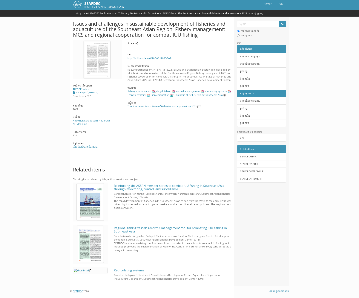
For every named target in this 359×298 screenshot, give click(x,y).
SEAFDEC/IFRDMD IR (251, 178)
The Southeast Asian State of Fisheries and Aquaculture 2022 (212, 13)
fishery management (139, 91)
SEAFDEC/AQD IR (249, 164)
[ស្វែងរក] (282, 24)
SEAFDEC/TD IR (248, 156)
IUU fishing (198, 95)
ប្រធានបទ (244, 86)
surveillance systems (188, 91)
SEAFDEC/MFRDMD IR (252, 171)
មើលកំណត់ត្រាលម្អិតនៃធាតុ (85, 146)
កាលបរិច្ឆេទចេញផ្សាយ (250, 64)
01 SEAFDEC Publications (100, 13)
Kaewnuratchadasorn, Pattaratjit (91, 120)
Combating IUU (182, 95)
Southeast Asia (214, 95)
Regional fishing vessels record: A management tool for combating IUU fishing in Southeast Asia (170, 229)
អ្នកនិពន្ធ (244, 71)
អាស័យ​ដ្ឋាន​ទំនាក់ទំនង (279, 291)
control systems (138, 95)
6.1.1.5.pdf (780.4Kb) (86, 92)
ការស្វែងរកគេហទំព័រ (250, 31)
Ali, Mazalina (80, 124)
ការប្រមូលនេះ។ (247, 35)
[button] (269, 3)
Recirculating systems (129, 270)
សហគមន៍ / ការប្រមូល (250, 56)
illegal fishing (163, 91)
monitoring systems (216, 91)
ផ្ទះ (81, 13)
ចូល (242, 137)
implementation (160, 95)
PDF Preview (82, 89)
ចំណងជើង (245, 78)
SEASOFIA (168, 13)
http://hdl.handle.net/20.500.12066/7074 (150, 58)
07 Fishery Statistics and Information (138, 13)
